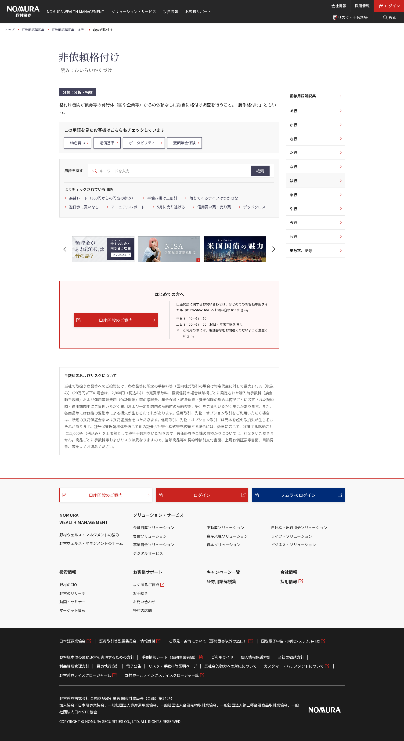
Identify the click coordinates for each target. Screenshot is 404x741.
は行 (293, 180)
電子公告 (133, 666)
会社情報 (338, 5)
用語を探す (73, 170)
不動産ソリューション (225, 527)
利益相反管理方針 (74, 666)
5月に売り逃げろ (171, 207)
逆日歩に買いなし (84, 207)
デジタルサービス (148, 553)
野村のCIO (68, 584)
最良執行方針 (108, 666)
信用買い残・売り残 (214, 207)
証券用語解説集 (303, 95)
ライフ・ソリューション (291, 536)
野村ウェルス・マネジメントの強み (89, 535)
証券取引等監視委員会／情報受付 (127, 641)
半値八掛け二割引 (162, 198)
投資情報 (67, 572)
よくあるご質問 (146, 584)
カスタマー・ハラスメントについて (294, 666)
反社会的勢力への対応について (230, 666)
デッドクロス (254, 207)
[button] (65, 249)
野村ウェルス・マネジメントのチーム (91, 543)
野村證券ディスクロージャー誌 (85, 675)
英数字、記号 (301, 250)
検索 (260, 171)
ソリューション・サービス (158, 515)
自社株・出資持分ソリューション (299, 527)
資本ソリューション (223, 544)
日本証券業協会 (72, 641)
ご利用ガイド (222, 657)
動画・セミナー (72, 601)
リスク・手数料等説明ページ (172, 666)
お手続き (140, 593)
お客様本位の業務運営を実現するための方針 (96, 657)
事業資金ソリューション (153, 544)
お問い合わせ (144, 601)
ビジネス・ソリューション (293, 544)
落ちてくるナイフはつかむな (213, 198)
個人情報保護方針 (256, 657)
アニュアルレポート (128, 207)
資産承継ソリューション (227, 536)
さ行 (293, 139)
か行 (293, 124)
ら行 (293, 222)
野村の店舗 (142, 610)
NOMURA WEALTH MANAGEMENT (83, 518)
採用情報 (362, 5)
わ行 (293, 236)
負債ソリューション (150, 536)
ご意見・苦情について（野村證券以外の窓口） (208, 641)
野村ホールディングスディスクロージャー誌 (162, 675)
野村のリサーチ (72, 593)
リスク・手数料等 (353, 17)
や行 (293, 208)
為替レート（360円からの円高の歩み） (102, 198)
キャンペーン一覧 (223, 572)
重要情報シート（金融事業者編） (169, 657)
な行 (293, 166)
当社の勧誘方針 (291, 657)
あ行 (293, 110)
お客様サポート (147, 572)
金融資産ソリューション (153, 527)
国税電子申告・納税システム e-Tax (290, 641)
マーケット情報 (72, 610)
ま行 (293, 194)
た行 (293, 152)
